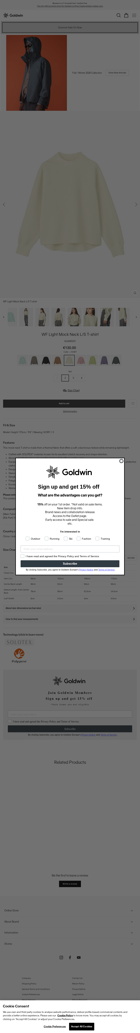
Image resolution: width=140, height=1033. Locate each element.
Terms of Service (106, 570)
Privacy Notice (86, 570)
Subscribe (70, 563)
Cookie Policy (65, 1015)
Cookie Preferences (55, 1026)
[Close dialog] (121, 461)
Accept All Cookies (81, 1026)
